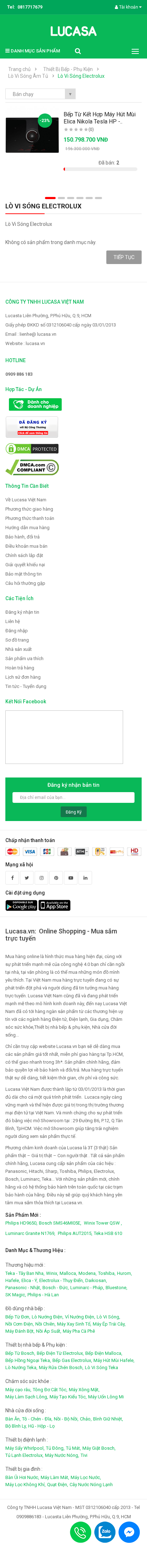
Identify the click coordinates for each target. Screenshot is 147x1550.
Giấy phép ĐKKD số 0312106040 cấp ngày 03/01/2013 (60, 325)
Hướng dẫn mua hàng (27, 527)
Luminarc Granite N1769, (30, 1233)
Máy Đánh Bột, (20, 1331)
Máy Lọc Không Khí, (25, 1484)
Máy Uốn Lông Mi (106, 1396)
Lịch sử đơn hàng (23, 677)
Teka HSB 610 (108, 1233)
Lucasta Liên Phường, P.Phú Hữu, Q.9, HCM (48, 315)
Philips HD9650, (21, 1223)
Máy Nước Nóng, (62, 1455)
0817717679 (29, 7)
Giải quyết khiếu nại (25, 564)
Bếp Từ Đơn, (17, 1316)
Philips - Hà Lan (43, 1294)
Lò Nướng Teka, (21, 1367)
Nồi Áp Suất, (48, 1331)
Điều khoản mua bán (26, 546)
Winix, (52, 1273)
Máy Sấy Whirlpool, (25, 1448)
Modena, (87, 1273)
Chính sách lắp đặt (24, 555)
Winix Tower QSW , (103, 1223)
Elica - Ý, (29, 1280)
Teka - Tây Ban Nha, (25, 1273)
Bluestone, (116, 1287)
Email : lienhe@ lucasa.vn (30, 334)
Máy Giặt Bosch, (99, 1448)
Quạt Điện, (57, 1484)
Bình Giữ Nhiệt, (108, 1419)
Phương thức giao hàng (29, 509)
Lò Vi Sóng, (108, 1316)
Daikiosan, (96, 1280)
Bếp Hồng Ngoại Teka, (28, 1360)
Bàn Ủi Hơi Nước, (22, 1477)
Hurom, (124, 1273)
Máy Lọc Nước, (86, 1477)
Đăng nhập (16, 630)
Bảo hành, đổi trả (22, 537)
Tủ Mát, (73, 1448)
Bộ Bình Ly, (16, 1426)
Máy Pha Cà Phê (79, 1331)
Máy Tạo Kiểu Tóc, (68, 1396)
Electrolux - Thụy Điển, (61, 1280)
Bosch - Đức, (55, 1287)
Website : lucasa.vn (25, 343)
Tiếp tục (124, 257)
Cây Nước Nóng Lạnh (91, 1484)
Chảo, (86, 1419)
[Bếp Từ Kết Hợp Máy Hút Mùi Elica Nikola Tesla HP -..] (32, 133)
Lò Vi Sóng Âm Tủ (28, 76)
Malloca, (68, 1273)
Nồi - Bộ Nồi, (66, 1419)
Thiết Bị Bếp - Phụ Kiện (68, 69)
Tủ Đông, (55, 1448)
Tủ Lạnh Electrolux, (24, 1455)
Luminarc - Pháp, (87, 1287)
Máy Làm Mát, (55, 1477)
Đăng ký (74, 812)
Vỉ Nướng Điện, (80, 1316)
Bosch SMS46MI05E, (60, 1223)
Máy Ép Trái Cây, (109, 1324)
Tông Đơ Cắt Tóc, (50, 1389)
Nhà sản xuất (18, 649)
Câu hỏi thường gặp (25, 583)
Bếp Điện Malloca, (103, 1353)
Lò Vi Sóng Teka (101, 1367)
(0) (91, 129)
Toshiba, (107, 1273)
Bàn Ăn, (13, 1419)
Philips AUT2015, (75, 1233)
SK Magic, (15, 1294)
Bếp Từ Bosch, (20, 1353)
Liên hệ (12, 621)
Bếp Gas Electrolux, (72, 1360)
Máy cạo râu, (18, 1389)
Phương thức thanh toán (29, 518)
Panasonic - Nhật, (23, 1287)
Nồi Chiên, (45, 1324)
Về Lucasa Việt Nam (25, 499)
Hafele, (12, 1280)
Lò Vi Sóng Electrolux (81, 76)
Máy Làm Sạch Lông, (26, 1396)
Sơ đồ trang (17, 640)
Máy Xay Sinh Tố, (74, 1324)
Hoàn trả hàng (19, 667)
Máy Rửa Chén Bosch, (61, 1367)
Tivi (84, 1455)
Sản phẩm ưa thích (24, 658)
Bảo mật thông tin (23, 574)
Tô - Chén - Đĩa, (37, 1419)
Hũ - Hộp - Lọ (41, 1426)
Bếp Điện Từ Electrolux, (60, 1353)
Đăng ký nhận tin (22, 612)
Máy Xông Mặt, (84, 1389)
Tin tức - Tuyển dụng (25, 686)
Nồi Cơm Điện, (19, 1324)
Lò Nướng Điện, (48, 1316)
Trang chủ (19, 69)
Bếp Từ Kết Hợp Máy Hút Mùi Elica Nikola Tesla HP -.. (100, 118)
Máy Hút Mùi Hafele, (114, 1360)
